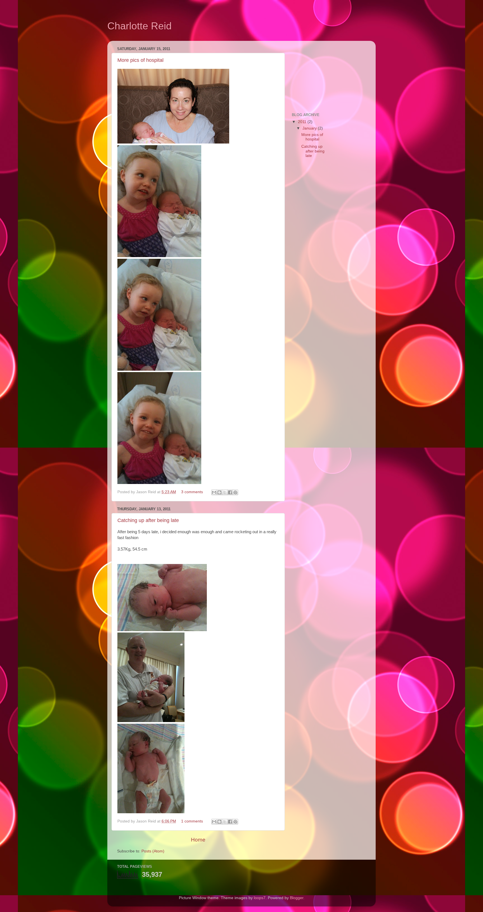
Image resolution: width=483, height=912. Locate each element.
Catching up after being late (148, 520)
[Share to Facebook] (230, 492)
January (310, 128)
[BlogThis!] (219, 492)
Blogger (296, 898)
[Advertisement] (320, 73)
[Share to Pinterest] (235, 492)
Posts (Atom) (152, 851)
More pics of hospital (140, 60)
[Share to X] (225, 492)
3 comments (192, 492)
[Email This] (214, 492)
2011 (302, 122)
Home (198, 840)
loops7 (260, 898)
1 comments (192, 821)
